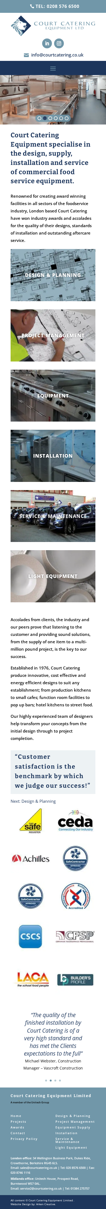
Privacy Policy (24, 1139)
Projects (18, 1121)
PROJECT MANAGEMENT (53, 335)
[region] (53, 100)
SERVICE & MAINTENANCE (53, 516)
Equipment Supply (73, 1127)
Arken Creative (45, 1204)
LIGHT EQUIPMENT (53, 576)
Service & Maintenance (67, 1140)
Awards (17, 1127)
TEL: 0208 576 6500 (57, 6)
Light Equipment (71, 1147)
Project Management (75, 1121)
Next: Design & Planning (33, 801)
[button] (39, 118)
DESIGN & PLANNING (53, 275)
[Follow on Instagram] (59, 43)
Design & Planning (73, 1116)
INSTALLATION (53, 455)
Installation (66, 1133)
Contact (18, 1133)
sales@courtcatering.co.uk (38, 1168)
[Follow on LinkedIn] (47, 43)
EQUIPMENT (53, 395)
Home (16, 1116)
